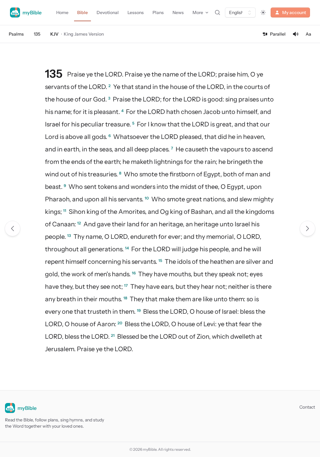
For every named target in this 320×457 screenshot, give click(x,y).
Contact (307, 407)
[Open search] (217, 12)
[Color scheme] (263, 12)
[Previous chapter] (12, 228)
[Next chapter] (307, 228)
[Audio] (296, 34)
